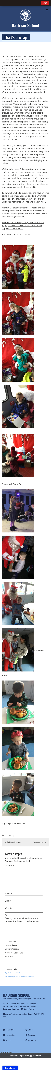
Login (45, 3)
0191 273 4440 (13, 973)
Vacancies (32, 1040)
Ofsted (30, 1030)
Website (9, 908)
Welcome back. (40, 842)
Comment (10, 865)
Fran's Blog (9, 835)
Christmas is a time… (13, 842)
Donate (8, 1040)
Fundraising (10, 1035)
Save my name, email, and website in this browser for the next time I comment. (23, 920)
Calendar (31, 1035)
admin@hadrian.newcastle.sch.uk (20, 976)
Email (8, 900)
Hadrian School (25, 25)
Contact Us (9, 1030)
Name (8, 893)
